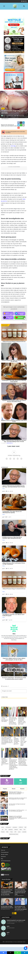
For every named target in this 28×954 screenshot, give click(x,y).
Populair (5, 788)
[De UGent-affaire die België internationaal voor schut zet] (4, 806)
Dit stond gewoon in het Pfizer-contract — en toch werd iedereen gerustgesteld (18, 811)
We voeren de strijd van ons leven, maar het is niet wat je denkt (24, 741)
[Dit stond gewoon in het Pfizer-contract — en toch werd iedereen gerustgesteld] (4, 812)
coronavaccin (8, 827)
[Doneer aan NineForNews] (19, 317)
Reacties (22, 788)
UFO (15, 831)
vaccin (19, 831)
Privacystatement (4, 852)
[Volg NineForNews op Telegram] (19, 313)
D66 (25, 827)
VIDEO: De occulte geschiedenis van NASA (4, 719)
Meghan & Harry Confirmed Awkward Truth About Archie (14, 421)
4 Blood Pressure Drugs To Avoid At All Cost (14, 341)
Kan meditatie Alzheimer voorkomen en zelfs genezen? (16, 741)
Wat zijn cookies (4, 854)
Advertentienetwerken (5, 860)
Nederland (11, 829)
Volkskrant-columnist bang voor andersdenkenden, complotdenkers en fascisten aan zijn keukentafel (16, 792)
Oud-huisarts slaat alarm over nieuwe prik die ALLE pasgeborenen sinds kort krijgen (18, 798)
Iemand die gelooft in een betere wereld (16, 920)
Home (3, 92)
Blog (6, 92)
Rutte (7, 831)
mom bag (13, 146)
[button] (8, 313)
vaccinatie (24, 831)
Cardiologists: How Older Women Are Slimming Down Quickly (14, 381)
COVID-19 (21, 827)
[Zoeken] (24, 6)
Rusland (2, 831)
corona (2, 827)
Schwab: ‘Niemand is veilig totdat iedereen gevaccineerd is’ (4, 762)
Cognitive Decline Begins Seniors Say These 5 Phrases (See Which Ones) (14, 401)
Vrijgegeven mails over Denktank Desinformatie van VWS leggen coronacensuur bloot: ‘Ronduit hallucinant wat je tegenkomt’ (18, 818)
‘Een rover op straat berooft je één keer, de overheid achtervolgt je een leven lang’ (13, 721)
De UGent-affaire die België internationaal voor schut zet (17, 805)
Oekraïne (16, 829)
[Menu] (4, 6)
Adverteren (3, 856)
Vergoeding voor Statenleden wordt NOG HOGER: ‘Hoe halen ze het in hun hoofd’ (22, 721)
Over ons (3, 850)
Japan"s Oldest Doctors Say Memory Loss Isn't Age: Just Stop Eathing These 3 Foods (14, 441)
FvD (6, 829)
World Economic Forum (13, 834)
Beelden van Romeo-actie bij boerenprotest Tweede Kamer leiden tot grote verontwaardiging (22, 762)
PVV (24, 829)
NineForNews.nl (10, 443)
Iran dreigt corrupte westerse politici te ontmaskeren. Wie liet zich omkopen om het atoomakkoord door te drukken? (7, 741)
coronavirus (15, 827)
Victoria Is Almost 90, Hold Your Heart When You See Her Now (14, 361)
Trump (11, 831)
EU (2, 829)
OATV (8, 926)
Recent (13, 788)
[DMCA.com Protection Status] (14, 875)
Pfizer (21, 829)
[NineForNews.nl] (14, 6)
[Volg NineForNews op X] (8, 317)
